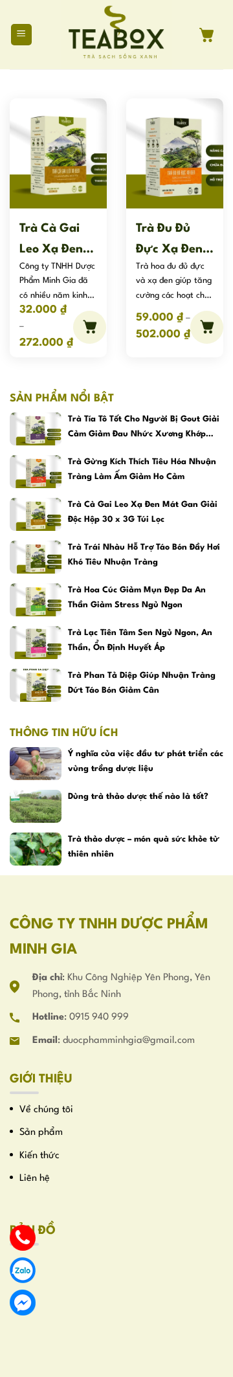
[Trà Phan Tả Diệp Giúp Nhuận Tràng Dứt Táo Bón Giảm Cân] (35, 685)
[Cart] (211, 35)
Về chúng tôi (46, 1110)
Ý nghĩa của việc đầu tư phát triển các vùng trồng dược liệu (145, 761)
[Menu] (21, 34)
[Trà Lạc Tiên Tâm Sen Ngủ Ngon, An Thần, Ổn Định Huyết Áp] (35, 642)
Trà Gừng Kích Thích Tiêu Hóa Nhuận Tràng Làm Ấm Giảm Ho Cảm (142, 469)
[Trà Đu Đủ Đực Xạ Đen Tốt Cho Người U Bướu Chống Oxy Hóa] (174, 153)
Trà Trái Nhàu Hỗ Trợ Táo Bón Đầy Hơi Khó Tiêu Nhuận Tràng (144, 554)
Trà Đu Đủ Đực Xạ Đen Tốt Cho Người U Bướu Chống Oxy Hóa (170, 239)
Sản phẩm (41, 1132)
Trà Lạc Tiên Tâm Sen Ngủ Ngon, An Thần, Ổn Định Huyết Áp (140, 640)
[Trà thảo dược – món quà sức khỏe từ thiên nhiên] (35, 849)
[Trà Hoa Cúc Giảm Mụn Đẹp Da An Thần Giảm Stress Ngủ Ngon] (35, 600)
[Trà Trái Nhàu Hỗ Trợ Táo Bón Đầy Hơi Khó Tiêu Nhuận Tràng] (35, 557)
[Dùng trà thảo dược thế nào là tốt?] (35, 806)
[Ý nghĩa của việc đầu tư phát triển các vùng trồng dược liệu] (35, 763)
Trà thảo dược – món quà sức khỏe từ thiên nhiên (143, 846)
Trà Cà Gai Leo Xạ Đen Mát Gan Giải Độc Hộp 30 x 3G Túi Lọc (57, 239)
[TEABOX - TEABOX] (117, 34)
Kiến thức (39, 1156)
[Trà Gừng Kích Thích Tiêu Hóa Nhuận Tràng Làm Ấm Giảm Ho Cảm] (35, 471)
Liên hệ (34, 1178)
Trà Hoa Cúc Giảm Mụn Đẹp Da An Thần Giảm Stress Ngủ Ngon (137, 597)
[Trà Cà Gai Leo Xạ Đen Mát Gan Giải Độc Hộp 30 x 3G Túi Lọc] (58, 153)
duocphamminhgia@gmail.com (129, 1041)
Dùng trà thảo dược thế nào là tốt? (138, 796)
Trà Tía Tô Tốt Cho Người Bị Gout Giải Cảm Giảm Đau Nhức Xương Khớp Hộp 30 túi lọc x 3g (143, 428)
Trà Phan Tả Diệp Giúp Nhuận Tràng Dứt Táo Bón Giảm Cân (142, 682)
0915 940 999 (99, 1017)
